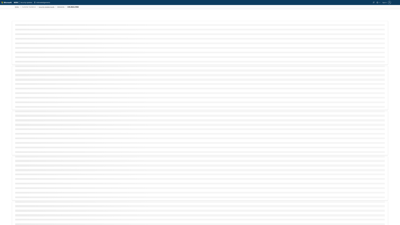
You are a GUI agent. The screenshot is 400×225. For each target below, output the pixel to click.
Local (164, 76)
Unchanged (166, 89)
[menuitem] (16, 2)
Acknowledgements (231, 178)
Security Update (249, 214)
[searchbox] (134, 201)
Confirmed (166, 114)
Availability (128, 99)
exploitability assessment (151, 133)
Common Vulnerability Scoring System (141, 118)
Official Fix (166, 110)
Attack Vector (129, 76)
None (164, 86)
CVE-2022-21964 (136, 41)
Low (164, 79)
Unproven (166, 107)
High (164, 93)
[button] (161, 68)
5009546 (236, 214)
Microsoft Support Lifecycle (172, 191)
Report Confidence (130, 114)
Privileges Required (131, 83)
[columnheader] (142, 68)
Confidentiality (129, 93)
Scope (127, 89)
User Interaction (130, 86)
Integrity (127, 96)
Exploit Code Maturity (131, 107)
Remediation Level (130, 110)
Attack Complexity (130, 79)
